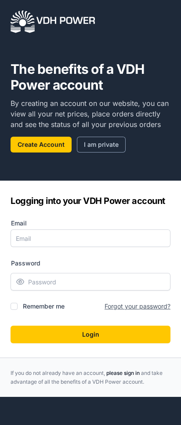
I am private (101, 144)
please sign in (123, 373)
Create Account (41, 144)
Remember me (44, 306)
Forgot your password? (137, 306)
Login (90, 334)
